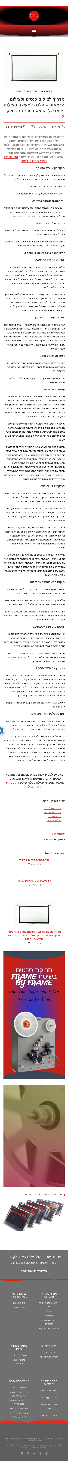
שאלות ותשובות (54, 820)
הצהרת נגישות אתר (34, 1271)
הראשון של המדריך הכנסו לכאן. (25, 159)
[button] (34, 30)
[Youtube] (34, 1453)
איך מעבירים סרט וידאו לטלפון (34, 880)
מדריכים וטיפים (14, 126)
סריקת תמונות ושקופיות (49, 1383)
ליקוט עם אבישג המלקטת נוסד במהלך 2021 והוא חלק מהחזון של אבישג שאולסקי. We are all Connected (34, 1446)
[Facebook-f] (46, 1453)
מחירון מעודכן (55, 816)
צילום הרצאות (49, 1346)
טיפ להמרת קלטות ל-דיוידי (34, 860)
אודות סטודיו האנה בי (49, 1295)
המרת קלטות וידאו (53, 812)
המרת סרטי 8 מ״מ (53, 808)
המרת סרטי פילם (19, 1381)
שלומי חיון (55, 126)
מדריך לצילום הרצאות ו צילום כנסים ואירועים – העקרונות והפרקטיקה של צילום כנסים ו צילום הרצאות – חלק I (34, 935)
